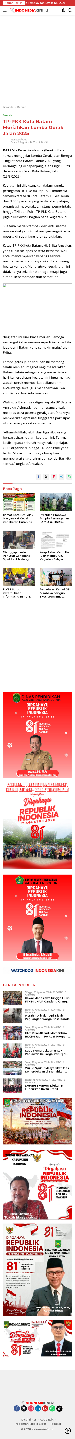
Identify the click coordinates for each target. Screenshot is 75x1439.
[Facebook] (17, 1408)
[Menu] (5, 10)
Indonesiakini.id (19, 139)
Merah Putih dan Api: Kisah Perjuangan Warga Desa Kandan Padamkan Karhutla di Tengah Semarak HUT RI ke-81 (48, 1017)
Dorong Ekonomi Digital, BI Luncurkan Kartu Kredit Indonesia (44, 1087)
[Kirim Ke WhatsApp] (69, 477)
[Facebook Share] (38, 477)
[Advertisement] (37, 52)
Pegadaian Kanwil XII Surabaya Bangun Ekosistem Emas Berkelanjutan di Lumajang (55, 593)
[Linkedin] (38, 1408)
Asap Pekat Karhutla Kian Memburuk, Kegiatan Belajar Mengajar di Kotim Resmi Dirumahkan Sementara (54, 556)
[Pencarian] (70, 10)
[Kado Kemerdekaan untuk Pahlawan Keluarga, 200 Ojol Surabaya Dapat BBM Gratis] (12, 1050)
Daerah (7, 115)
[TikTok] (59, 1409)
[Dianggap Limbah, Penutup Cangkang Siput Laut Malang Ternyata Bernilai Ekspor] (19, 540)
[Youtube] (45, 1408)
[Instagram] (31, 1408)
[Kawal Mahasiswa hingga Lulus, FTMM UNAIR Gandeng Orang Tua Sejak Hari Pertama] (12, 998)
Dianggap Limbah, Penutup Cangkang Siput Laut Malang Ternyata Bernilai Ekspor (17, 556)
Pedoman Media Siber (30, 1424)
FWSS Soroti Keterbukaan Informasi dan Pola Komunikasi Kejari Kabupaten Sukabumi (18, 593)
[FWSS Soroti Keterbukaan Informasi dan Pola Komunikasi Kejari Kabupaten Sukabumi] (19, 577)
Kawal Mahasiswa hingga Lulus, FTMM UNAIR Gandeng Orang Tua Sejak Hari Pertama (47, 999)
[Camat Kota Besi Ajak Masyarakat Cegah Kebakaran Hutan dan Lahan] (19, 502)
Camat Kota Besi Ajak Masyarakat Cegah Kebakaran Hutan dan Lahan (18, 518)
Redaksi (55, 1424)
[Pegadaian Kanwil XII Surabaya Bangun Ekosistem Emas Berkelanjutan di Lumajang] (56, 577)
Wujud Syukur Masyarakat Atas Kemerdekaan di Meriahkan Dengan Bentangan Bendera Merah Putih (47, 1069)
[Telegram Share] (61, 477)
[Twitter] (24, 1408)
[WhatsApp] (52, 1408)
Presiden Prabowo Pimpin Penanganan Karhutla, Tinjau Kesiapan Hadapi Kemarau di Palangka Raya (55, 518)
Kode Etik (46, 1419)
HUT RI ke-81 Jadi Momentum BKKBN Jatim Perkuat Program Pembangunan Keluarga (46, 1034)
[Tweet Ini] (46, 477)
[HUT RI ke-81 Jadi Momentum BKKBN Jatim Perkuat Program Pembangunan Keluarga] (12, 1033)
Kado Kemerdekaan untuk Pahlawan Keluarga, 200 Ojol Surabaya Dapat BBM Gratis (45, 1052)
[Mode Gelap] (63, 10)
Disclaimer (28, 1419)
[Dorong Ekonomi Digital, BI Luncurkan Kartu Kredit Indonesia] (12, 1085)
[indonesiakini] (28, 10)
